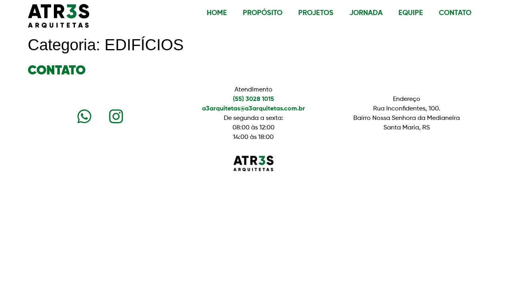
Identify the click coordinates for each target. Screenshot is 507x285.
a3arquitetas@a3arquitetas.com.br (253, 109)
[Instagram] (116, 116)
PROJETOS (316, 13)
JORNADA (366, 13)
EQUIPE (410, 13)
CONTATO (455, 13)
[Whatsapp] (84, 116)
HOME (217, 13)
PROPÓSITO (262, 13)
